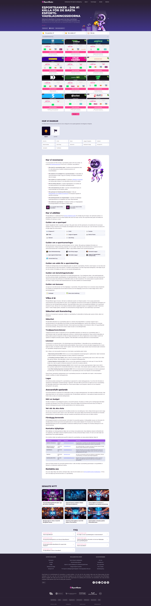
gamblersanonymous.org (69, 442)
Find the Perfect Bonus (76, 562)
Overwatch (51, 560)
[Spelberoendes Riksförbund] (71, 593)
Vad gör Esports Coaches (76, 566)
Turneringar (93, 1)
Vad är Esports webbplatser (76, 560)
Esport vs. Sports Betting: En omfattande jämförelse (76, 564)
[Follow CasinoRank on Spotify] (105, 582)
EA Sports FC (51, 568)
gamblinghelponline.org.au (69, 457)
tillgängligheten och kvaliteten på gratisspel (58, 193)
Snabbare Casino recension (52, 109)
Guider (100, 1)
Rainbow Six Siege (51, 566)
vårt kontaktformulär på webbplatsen (92, 471)
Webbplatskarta (97, 604)
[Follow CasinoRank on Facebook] (94, 582)
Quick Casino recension (75, 54)
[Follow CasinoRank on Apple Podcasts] (108, 582)
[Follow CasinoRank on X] (99, 582)
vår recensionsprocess (55, 164)
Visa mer (75, 114)
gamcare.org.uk (67, 454)
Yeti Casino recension (53, 54)
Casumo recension (53, 72)
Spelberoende (82, 604)
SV (43, 582)
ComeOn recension (98, 90)
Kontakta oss (100, 562)
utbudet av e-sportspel (77, 179)
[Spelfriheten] (92, 593)
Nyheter (107, 1)
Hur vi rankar (100, 566)
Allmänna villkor (53, 604)
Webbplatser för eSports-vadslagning (73, 1)
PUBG (51, 564)
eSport (86, 1)
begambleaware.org (68, 449)
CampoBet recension (75, 90)
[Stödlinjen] (82, 593)
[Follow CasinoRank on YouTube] (102, 582)
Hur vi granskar (100, 564)
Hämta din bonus (53, 70)
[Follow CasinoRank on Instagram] (96, 582)
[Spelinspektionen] (51, 593)
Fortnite (51, 562)
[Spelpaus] (59, 593)
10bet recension (53, 90)
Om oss (100, 560)
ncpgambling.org (67, 446)
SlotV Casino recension (98, 109)
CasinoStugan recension (98, 72)
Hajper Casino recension (98, 54)
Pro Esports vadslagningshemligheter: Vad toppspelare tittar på (76, 568)
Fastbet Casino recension (75, 109)
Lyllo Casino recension (75, 72)
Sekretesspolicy (100, 568)
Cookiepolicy (68, 604)
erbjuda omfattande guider (70, 215)
